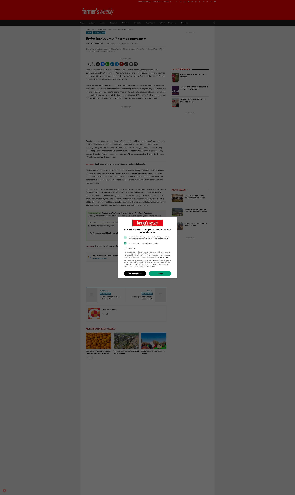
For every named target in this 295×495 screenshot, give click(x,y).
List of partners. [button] (165, 258)
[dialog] (147, 247)
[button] (147, 248)
